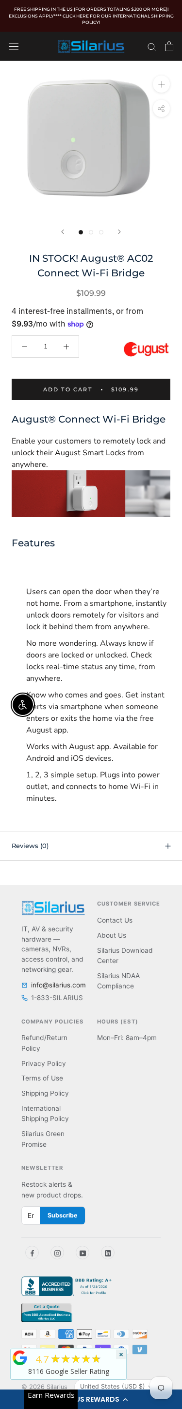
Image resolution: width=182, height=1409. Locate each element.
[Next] (119, 232)
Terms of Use (42, 1078)
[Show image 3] (101, 232)
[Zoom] (161, 83)
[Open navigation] (13, 46)
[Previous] (62, 232)
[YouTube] (82, 1252)
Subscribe (62, 1215)
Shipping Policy (45, 1093)
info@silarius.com (58, 985)
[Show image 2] (91, 232)
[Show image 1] (81, 232)
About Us (111, 935)
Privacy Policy (43, 1063)
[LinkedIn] (108, 1252)
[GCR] (20, 1358)
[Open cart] (169, 46)
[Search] (152, 46)
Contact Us (114, 920)
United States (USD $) (112, 1386)
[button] (91, 1399)
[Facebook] (32, 1252)
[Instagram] (57, 1252)
